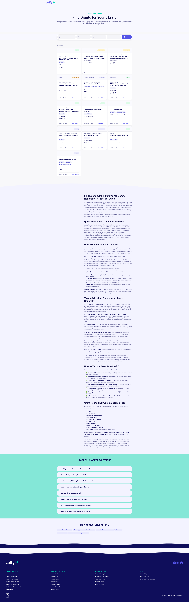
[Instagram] (177, 562)
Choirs (75, 530)
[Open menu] (141, 2)
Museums (118, 530)
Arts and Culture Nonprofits (64, 530)
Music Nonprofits (62, 533)
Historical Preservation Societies (105, 530)
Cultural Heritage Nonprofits (87, 530)
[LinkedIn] (181, 562)
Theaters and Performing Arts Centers (78, 533)
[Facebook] (174, 562)
